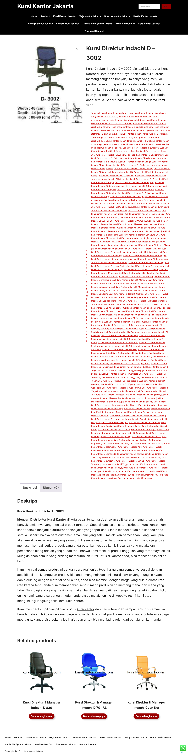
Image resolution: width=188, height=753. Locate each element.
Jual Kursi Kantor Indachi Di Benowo (116, 175)
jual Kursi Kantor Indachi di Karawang (109, 248)
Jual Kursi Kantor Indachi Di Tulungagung (118, 381)
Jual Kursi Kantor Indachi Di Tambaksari (130, 360)
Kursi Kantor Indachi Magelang (116, 436)
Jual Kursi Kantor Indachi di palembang (141, 308)
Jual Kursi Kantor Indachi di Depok (152, 203)
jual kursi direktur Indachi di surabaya (141, 147)
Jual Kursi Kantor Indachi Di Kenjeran (139, 252)
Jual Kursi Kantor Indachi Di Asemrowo (145, 155)
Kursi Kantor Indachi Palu (130, 447)
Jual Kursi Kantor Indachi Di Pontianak (122, 321)
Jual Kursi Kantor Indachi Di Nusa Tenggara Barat (125, 297)
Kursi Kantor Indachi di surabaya (144, 422)
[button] (77, 49)
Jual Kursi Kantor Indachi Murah (151, 391)
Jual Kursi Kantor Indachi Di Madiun (141, 269)
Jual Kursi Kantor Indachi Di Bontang (138, 186)
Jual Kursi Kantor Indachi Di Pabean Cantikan (145, 300)
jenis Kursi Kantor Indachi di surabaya (147, 144)
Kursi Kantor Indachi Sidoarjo (116, 457)
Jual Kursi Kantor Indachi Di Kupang (146, 262)
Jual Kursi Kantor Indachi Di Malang (136, 276)
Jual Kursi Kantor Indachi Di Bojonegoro (134, 182)
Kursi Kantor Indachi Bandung (152, 405)
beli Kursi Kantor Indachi (108, 113)
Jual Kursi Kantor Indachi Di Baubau (124, 172)
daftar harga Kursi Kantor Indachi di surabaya (143, 113)
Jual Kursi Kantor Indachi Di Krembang (109, 262)
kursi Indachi (159, 401)
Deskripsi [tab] (30, 487)
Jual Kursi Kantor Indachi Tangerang (143, 394)
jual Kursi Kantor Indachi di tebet (126, 367)
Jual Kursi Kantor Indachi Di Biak (150, 175)
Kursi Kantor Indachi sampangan (132, 454)
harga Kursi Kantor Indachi (129, 134)
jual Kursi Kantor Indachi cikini (120, 151)
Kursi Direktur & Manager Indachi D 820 (41, 705)
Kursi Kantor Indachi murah (115, 443)
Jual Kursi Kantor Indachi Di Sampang (122, 332)
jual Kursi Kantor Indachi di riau (119, 325)
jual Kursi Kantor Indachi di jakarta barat (128, 224)
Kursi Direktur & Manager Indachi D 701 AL (94, 705)
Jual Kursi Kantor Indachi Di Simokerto (119, 342)
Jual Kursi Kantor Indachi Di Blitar (142, 179)
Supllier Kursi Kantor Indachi (143, 474)
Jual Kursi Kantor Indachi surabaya (107, 394)
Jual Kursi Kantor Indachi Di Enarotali (109, 210)
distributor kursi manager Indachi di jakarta (122, 127)
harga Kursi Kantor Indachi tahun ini (118, 141)
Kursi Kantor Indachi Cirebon (105, 419)
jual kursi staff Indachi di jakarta (136, 401)
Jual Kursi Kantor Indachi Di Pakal (143, 304)
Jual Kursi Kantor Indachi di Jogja (133, 238)
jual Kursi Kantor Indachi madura (119, 391)
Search (166, 6)
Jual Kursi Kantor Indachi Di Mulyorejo (129, 290)
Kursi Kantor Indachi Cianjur (123, 415)
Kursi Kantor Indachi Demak (133, 419)
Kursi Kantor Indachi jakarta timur (114, 429)
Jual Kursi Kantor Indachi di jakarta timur (136, 227)
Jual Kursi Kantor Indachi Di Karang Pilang (149, 245)
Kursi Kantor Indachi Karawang (130, 433)
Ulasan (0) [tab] (51, 487)
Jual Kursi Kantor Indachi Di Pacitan (108, 304)
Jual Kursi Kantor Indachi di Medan (130, 283)
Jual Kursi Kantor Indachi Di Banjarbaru (131, 165)
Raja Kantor (74, 601)
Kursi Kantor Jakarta (45, 6)
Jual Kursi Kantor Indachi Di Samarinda (119, 328)
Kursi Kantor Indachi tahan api (130, 461)
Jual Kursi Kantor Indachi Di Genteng (142, 214)
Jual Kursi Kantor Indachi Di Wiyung (118, 384)
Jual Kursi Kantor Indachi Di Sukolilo (119, 349)
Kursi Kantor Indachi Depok (114, 422)
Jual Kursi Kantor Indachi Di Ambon (108, 155)
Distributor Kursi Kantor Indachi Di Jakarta (111, 123)
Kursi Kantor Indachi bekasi (137, 408)
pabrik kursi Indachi (107, 471)
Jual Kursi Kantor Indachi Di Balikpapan (137, 158)
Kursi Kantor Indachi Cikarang (151, 415)
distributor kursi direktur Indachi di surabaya (112, 120)
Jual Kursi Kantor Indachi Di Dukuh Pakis (110, 207)
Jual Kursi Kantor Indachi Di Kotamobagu (148, 259)
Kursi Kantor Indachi (100, 405)
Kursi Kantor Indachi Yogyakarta (118, 464)
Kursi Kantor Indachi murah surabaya (147, 443)
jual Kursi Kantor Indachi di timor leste (119, 374)
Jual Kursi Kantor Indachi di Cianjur (126, 196)
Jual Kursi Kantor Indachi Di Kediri (144, 248)
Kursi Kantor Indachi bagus (124, 405)
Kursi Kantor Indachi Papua (115, 450)
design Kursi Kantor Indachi (104, 116)
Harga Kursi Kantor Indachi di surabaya (116, 137)
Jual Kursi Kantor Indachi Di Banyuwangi (133, 168)
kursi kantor (85, 609)
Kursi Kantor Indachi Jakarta (126, 426)
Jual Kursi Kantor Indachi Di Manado (129, 280)
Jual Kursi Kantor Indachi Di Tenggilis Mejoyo (123, 370)
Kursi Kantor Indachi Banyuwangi (107, 408)
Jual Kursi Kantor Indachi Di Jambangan (141, 231)
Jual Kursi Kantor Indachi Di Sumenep (133, 356)
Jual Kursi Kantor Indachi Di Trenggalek (120, 377)
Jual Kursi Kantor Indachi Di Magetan (136, 273)
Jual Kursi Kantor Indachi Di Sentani (119, 339)
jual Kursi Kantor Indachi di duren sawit (150, 207)
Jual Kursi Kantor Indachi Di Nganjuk (126, 294)
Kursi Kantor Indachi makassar (146, 436)
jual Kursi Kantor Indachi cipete (151, 151)
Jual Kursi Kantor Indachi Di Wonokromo (121, 387)
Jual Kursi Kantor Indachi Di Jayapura (137, 234)
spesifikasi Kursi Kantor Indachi (114, 474)
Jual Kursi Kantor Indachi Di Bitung (107, 179)
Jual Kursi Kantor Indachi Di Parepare (126, 318)
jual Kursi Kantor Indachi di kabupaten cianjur (133, 241)
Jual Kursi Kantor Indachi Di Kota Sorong (142, 255)
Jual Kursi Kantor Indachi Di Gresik (136, 217)
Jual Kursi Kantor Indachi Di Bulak (134, 193)
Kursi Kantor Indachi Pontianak (143, 450)
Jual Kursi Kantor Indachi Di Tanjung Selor (129, 363)
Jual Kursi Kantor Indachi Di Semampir (119, 335)
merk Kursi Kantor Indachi (147, 464)
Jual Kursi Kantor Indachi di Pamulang (132, 314)
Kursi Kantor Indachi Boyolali (137, 412)
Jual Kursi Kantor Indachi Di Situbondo (122, 346)
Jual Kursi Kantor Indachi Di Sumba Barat (127, 353)
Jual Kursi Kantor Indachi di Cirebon (120, 200)
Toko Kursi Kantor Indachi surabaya (135, 478)
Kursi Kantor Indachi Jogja (143, 429)
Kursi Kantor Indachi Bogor (109, 412)
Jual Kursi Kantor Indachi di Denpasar (117, 203)
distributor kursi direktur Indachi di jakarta (139, 116)
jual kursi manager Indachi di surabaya (136, 398)
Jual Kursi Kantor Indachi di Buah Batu (135, 189)
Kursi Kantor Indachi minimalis (127, 440)
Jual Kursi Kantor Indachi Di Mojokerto (129, 287)
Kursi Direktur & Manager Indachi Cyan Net (146, 705)
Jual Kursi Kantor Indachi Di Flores (144, 210)
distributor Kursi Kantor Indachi (150, 120)
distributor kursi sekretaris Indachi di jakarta (132, 130)
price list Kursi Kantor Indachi (132, 471)
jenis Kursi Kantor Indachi (116, 144)
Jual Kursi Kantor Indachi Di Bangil (134, 161)
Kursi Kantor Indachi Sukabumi (145, 457)
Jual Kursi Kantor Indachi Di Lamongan (145, 266)
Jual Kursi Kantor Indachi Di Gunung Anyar (130, 221)
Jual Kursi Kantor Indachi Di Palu (132, 311)
